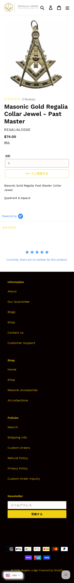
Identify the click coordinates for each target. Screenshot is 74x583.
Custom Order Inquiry (24, 478)
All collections (18, 400)
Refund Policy (18, 458)
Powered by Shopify (51, 570)
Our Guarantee (18, 301)
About (12, 291)
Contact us (16, 332)
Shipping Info (17, 437)
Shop (11, 322)
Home (12, 369)
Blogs (11, 312)
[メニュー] (67, 7)
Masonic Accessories (23, 390)
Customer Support (21, 343)
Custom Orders (19, 448)
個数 (7, 156)
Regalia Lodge (29, 570)
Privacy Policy (18, 468)
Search (13, 427)
